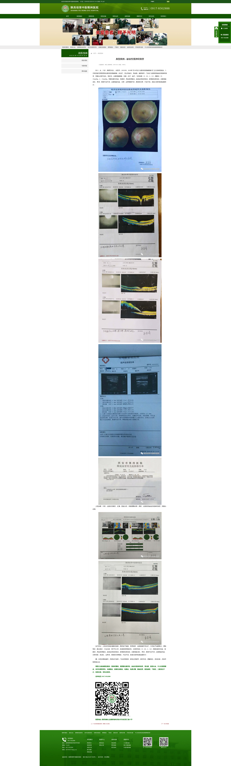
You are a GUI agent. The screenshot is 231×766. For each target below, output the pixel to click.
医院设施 (103, 16)
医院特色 (91, 16)
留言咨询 (151, 16)
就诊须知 (84, 60)
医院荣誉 (89, 745)
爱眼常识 (139, 16)
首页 (67, 16)
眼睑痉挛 (122, 47)
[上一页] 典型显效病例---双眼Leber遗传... (100, 723)
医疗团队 (89, 749)
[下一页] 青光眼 (165, 723)
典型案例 (100, 53)
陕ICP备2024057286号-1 (89, 757)
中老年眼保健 (127, 747)
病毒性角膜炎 (102, 47)
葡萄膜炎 (110, 47)
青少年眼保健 (127, 745)
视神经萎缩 (65, 47)
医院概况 (79, 16)
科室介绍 (89, 747)
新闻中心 (102, 739)
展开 (216, 32)
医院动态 (115, 16)
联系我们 (163, 16)
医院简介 (89, 743)
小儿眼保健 (126, 743)
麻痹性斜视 (130, 47)
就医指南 (127, 16)
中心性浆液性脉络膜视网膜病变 (153, 47)
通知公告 (101, 745)
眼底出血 (72, 47)
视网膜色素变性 (81, 47)
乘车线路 (84, 71)
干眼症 (117, 47)
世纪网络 (106, 757)
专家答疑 (84, 65)
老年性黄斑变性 (92, 47)
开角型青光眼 (139, 47)
